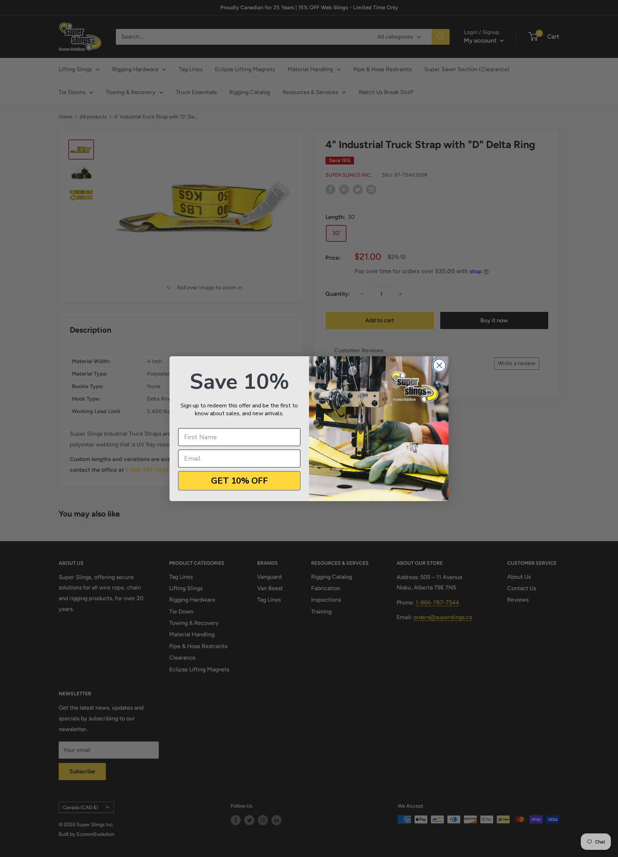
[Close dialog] (439, 365)
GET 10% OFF (239, 480)
